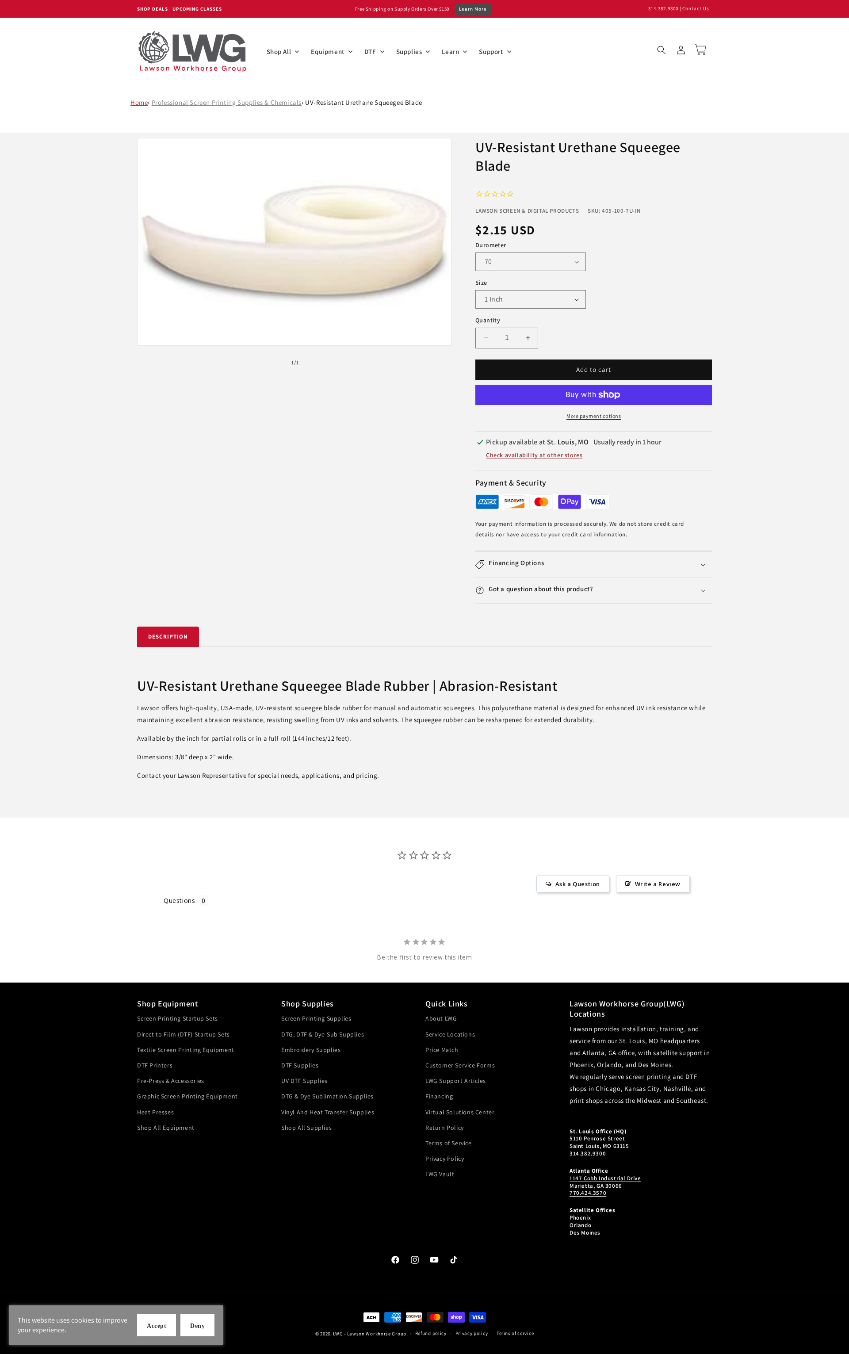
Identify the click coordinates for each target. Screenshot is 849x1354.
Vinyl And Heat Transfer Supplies (327, 1112)
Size (481, 283)
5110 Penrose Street (597, 1138)
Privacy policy (471, 1333)
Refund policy (431, 1333)
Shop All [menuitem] (279, 51)
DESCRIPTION (168, 636)
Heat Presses (155, 1112)
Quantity (487, 320)
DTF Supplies (299, 1065)
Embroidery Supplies (310, 1050)
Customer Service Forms (460, 1065)
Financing (439, 1096)
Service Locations (450, 1034)
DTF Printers (154, 1065)
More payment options (593, 416)
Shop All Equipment (166, 1128)
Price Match (442, 1050)
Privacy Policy (444, 1159)
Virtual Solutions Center (459, 1112)
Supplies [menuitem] (409, 51)
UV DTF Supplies (304, 1081)
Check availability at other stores (534, 455)
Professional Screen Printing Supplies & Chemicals (227, 102)
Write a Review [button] (658, 884)
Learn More (473, 9)
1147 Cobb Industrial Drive (605, 1178)
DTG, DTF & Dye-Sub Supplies (322, 1034)
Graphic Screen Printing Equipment (187, 1096)
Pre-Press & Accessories (170, 1081)
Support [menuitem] (491, 51)
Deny (197, 1326)
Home (139, 102)
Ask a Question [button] (577, 884)
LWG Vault (439, 1174)
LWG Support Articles (455, 1081)
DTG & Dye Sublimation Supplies (327, 1096)
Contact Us (695, 8)
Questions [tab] (179, 900)
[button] (661, 50)
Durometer (490, 245)
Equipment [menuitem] (327, 51)
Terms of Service (448, 1143)
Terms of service (515, 1333)
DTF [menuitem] (370, 51)
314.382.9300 (663, 8)
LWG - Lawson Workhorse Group (369, 1334)
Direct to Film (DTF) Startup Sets (183, 1034)
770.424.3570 (588, 1193)
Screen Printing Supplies (316, 1018)
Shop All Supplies (306, 1128)
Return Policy (444, 1128)
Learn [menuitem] (450, 51)
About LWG (441, 1018)
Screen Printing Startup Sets (177, 1018)
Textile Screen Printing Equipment (185, 1050)
